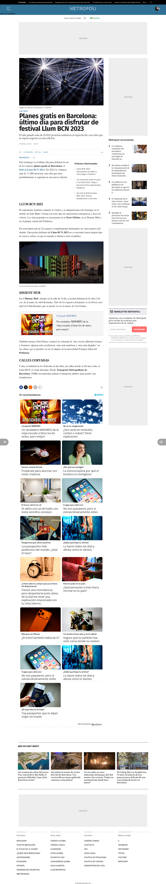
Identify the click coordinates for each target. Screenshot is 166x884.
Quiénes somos (91, 840)
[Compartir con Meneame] (30, 387)
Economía (21, 861)
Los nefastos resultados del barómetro (41, 2)
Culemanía (55, 849)
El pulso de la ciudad (27, 849)
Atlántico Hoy (57, 857)
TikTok (121, 853)
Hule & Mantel (57, 865)
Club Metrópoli (58, 869)
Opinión (21, 865)
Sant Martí (23, 111)
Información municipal (28, 869)
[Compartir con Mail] (35, 387)
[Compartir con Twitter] (26, 387)
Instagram (123, 849)
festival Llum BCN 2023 (32, 169)
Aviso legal (89, 853)
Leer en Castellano (7, 14)
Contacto (89, 845)
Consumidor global (60, 861)
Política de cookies (93, 861)
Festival (38, 152)
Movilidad (22, 840)
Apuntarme (139, 329)
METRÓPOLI (24, 157)
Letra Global (56, 853)
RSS (86, 849)
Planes (45, 152)
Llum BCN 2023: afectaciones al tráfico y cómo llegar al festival (87, 171)
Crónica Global (58, 840)
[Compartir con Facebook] (21, 387)
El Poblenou (28, 152)
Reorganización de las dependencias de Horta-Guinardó (72, 2)
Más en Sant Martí (28, 746)
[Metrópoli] (83, 8)
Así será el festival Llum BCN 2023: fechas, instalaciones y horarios (87, 196)
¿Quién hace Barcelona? (28, 853)
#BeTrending (23, 874)
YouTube (122, 857)
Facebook (123, 845)
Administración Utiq (94, 865)
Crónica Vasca (57, 845)
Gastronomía (23, 857)
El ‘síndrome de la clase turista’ (102, 2)
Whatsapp (123, 861)
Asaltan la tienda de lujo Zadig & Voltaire (127, 2)
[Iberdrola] (95, 18)
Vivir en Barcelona (26, 845)
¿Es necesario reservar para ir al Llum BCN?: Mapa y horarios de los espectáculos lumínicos (89, 183)
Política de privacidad (95, 857)
